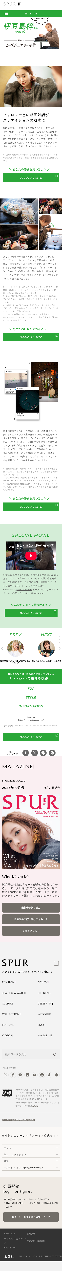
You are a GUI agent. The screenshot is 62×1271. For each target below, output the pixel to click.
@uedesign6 (37, 593)
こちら (35, 1105)
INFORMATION (31, 706)
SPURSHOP (10, 1247)
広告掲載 (31, 1233)
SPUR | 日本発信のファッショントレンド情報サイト (12, 4)
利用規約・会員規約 (36, 1240)
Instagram (31, 13)
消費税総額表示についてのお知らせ (18, 1119)
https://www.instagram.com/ (31, 720)
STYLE (31, 697)
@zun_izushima (24, 589)
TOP (31, 689)
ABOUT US (10, 1233)
